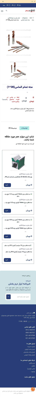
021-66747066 (30, 336)
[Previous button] (32, 1)
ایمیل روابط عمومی (29, 355)
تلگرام (33, 366)
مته (33, 20)
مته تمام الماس (25, 20)
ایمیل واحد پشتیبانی (29, 352)
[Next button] (34, 1)
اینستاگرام (32, 363)
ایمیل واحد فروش (30, 349)
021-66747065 (30, 338)
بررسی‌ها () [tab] (13, 128)
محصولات (25, 18)
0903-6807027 (30, 333)
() (18, 5)
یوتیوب (33, 372)
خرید (6, 185)
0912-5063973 (30, 330)
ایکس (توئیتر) (31, 369)
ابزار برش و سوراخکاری (14, 18)
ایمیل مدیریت (31, 347)
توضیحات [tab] (24, 128)
